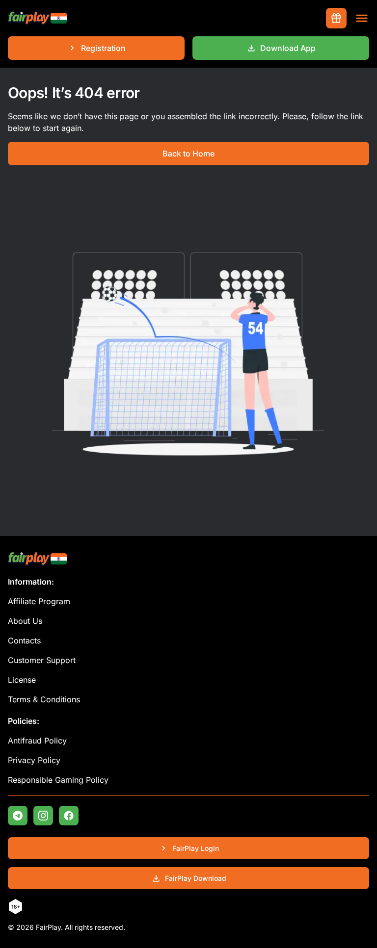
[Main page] (37, 18)
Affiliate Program (39, 601)
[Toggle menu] (361, 18)
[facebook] (69, 815)
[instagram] (43, 815)
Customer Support (42, 660)
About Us (25, 621)
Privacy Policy (34, 760)
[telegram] (17, 815)
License (22, 680)
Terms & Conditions (44, 699)
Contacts (24, 640)
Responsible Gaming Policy (58, 780)
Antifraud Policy (37, 740)
